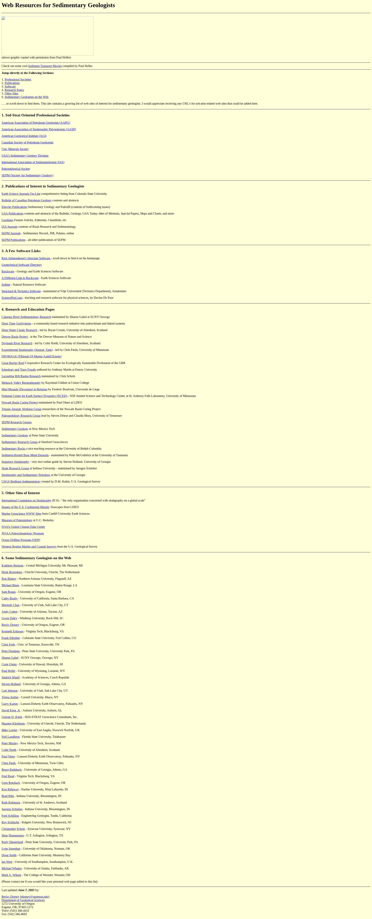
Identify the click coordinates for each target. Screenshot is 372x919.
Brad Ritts (8, 796)
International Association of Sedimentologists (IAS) (33, 162)
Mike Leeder (9, 730)
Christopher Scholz (13, 829)
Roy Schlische (10, 822)
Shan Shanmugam (13, 835)
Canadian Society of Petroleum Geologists (27, 142)
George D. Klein (12, 717)
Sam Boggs (9, 591)
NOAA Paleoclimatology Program (23, 533)
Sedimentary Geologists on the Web (26, 97)
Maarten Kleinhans (13, 723)
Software (10, 86)
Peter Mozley (10, 743)
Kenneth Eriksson (12, 631)
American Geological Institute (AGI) (24, 135)
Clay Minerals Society (15, 149)
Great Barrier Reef (13, 363)
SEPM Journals (11, 233)
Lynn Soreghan (11, 848)
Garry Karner (10, 703)
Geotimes (7, 220)
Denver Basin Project (15, 336)
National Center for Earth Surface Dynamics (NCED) (34, 396)
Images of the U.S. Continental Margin (25, 507)
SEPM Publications (13, 239)
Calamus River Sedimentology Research (26, 317)
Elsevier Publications (14, 207)
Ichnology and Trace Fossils (19, 369)
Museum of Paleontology (17, 520)
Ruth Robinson (11, 802)
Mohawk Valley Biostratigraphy (21, 382)
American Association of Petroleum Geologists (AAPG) (36, 122)
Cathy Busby (10, 598)
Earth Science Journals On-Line (21, 193)
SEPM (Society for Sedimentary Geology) (27, 175)
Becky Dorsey (10, 624)
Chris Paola (9, 763)
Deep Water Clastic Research (19, 330)
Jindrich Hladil (11, 677)
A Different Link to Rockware (20, 278)
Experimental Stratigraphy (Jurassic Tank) (27, 349)
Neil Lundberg (11, 736)
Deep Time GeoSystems (16, 323)
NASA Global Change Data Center (23, 526)
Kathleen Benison (12, 565)
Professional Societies (18, 79)
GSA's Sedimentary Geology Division (25, 155)
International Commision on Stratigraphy (26, 500)
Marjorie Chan (10, 605)
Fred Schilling (10, 815)
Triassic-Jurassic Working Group (21, 409)
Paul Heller (8, 671)
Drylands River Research (17, 343)
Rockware (8, 271)
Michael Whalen (12, 868)
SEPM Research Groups (17, 422)
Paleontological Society (16, 168)
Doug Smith (9, 855)
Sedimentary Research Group (20, 442)
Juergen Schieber (12, 809)
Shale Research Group (15, 468)
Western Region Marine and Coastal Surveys (29, 546)
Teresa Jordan (10, 697)
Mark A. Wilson (11, 875)
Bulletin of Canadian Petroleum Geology (27, 200)
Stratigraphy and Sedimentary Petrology (26, 475)
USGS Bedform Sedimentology (21, 481)
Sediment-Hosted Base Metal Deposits (25, 455)
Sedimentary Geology (15, 428)
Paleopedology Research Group (21, 415)
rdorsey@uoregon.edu (34, 896)
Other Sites (11, 93)
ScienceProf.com (12, 297)
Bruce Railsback (12, 769)
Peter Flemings (11, 651)
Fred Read (8, 776)
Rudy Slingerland (12, 842)
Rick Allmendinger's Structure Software (26, 258)
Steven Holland (11, 684)
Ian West (7, 861)
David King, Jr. (11, 710)
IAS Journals (9, 226)
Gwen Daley (9, 618)
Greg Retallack (11, 782)
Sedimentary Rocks (13, 448)
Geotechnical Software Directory (22, 264)
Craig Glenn (9, 664)
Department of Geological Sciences (23, 900)
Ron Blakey (9, 578)
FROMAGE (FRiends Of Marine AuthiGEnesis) (31, 356)
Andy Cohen (9, 611)
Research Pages (14, 90)
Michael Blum (10, 585)
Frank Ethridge (11, 638)
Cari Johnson (10, 690)
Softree (6, 284)
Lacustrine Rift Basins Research (21, 376)
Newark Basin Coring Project (20, 402)
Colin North (9, 750)
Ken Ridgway (10, 789)
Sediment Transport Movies (45, 66)
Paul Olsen (8, 756)
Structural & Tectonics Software (21, 291)
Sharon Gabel (10, 657)
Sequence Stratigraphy (15, 461)
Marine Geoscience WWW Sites (21, 513)
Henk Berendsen (12, 572)
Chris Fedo (8, 644)
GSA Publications (12, 213)
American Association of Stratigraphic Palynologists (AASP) (39, 129)
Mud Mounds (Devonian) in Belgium (24, 389)
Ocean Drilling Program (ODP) (21, 540)
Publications (12, 83)
